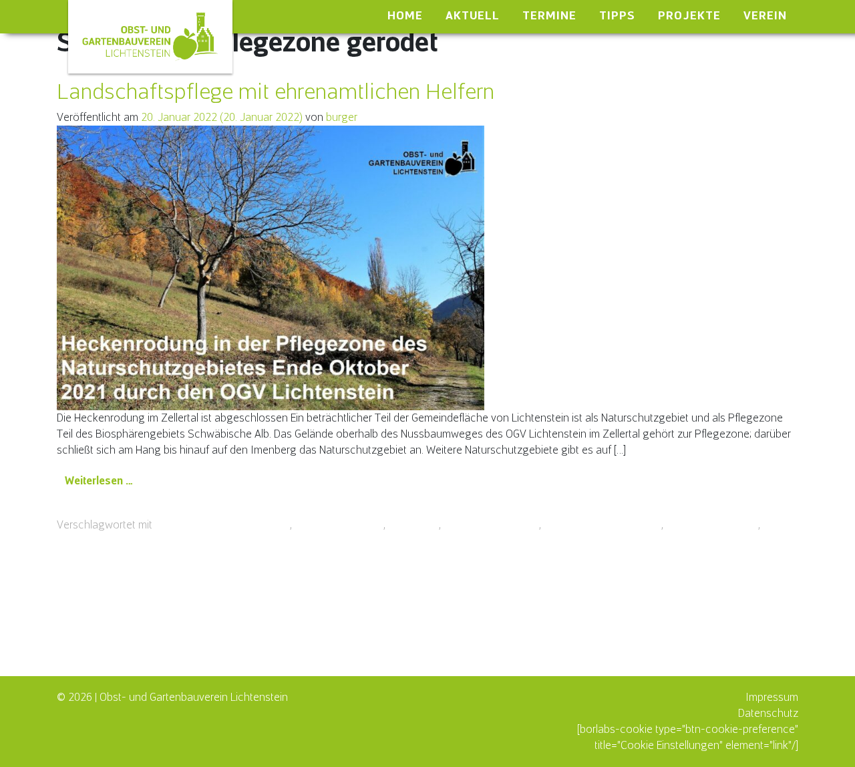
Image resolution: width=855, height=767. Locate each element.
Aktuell (473, 15)
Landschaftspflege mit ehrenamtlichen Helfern (275, 91)
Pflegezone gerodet (491, 524)
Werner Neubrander (712, 524)
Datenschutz (768, 713)
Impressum (771, 697)
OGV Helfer (413, 524)
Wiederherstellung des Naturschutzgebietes (160, 540)
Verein (765, 15)
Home (405, 15)
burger (341, 117)
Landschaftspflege (339, 524)
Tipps (617, 15)
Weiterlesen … (103, 480)
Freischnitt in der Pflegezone (222, 524)
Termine (549, 15)
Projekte (689, 15)
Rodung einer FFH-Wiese (602, 524)
